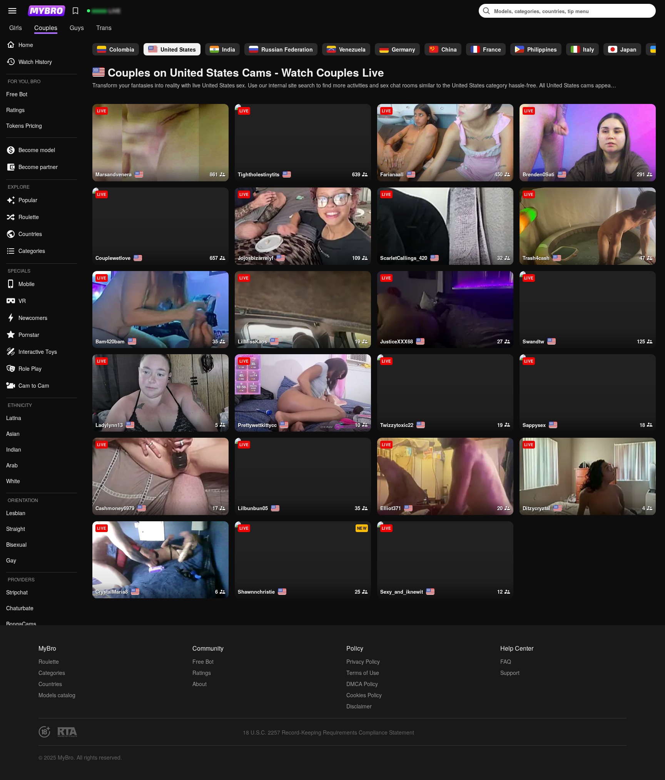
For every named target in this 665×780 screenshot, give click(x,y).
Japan (628, 49)
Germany (403, 49)
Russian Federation (287, 49)
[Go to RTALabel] (67, 732)
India (228, 49)
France (492, 49)
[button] (12, 11)
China (449, 49)
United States (178, 49)
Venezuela (352, 49)
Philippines (542, 49)
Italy (588, 49)
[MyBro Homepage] (46, 10)
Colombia (121, 49)
